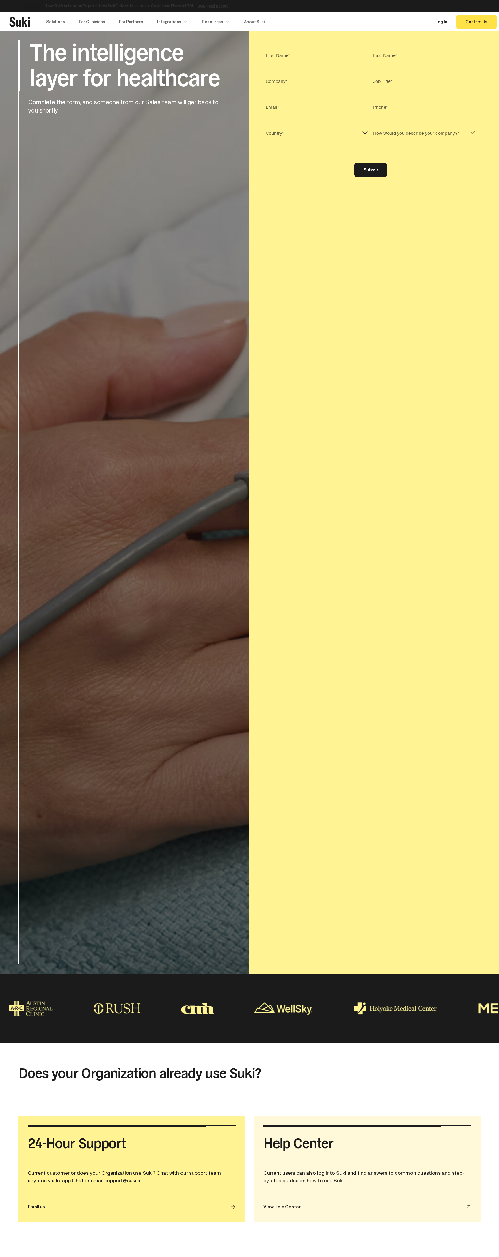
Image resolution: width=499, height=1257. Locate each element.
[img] (90, 1008)
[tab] (477, 6)
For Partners (131, 21)
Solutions (55, 21)
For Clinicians (92, 21)
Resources (212, 21)
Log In (441, 22)
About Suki (254, 21)
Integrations (169, 21)
